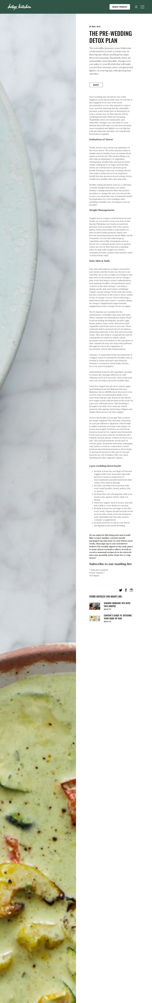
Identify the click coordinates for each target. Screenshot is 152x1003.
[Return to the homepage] (20, 7)
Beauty (96, 85)
